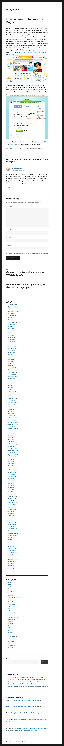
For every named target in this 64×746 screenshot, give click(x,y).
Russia (10, 626)
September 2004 (13, 533)
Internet (44, 148)
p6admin (11, 148)
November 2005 (13, 502)
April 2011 (11, 387)
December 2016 (12, 320)
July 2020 (11, 313)
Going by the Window (14, 597)
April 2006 (11, 492)
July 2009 (11, 433)
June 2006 (11, 487)
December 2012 (12, 348)
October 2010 (12, 400)
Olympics (11, 621)
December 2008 (13, 448)
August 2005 (12, 509)
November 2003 (13, 555)
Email (8, 237)
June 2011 (11, 383)
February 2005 (12, 522)
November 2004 (13, 528)
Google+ (10, 599)
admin (8, 700)
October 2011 (12, 374)
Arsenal (10, 584)
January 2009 (12, 446)
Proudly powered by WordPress (21, 741)
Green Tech (11, 602)
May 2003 (11, 568)
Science (10, 628)
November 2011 (12, 372)
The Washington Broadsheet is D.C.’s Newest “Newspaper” (26, 677)
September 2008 (13, 455)
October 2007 (12, 474)
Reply (8, 187)
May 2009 (11, 437)
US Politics (11, 641)
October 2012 (12, 350)
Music (10, 615)
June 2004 (11, 539)
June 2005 (11, 513)
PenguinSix (12, 9)
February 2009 (12, 444)
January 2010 (12, 420)
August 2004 (12, 535)
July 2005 (11, 511)
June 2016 (11, 326)
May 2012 (11, 359)
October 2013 (12, 341)
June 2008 (11, 461)
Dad (9, 589)
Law (9, 610)
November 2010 (13, 398)
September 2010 (13, 402)
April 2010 (11, 413)
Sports (10, 632)
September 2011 (13, 376)
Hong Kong (29, 148)
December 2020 (13, 309)
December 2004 (13, 526)
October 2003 (12, 557)
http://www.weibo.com (24, 52)
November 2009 (13, 424)
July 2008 (11, 459)
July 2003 (11, 563)
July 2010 (10, 407)
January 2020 (12, 315)
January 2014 (12, 339)
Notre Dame (11, 619)
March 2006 (11, 494)
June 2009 (11, 435)
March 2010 (11, 415)
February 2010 (12, 418)
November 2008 (13, 450)
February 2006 (12, 496)
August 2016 (12, 324)
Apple (9, 582)
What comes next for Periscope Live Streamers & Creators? (26, 682)
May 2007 (11, 483)
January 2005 (12, 524)
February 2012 (12, 365)
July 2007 (11, 478)
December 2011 (12, 370)
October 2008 (12, 452)
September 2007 (13, 476)
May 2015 (11, 331)
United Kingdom (13, 639)
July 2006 (11, 485)
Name (8, 230)
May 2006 (11, 489)
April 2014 (11, 335)
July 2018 (10, 318)
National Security (13, 617)
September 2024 (13, 307)
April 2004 (11, 544)
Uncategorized (12, 636)
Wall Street (11, 645)
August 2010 (11, 405)
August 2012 (11, 352)
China (24, 148)
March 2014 (11, 337)
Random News (12, 623)
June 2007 (11, 481)
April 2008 (11, 465)
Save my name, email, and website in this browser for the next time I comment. (28, 253)
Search (8, 659)
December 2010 (12, 396)
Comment (9, 206)
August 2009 (12, 431)
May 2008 (11, 463)
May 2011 (11, 385)
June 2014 (11, 333)
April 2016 (11, 328)
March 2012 (11, 363)
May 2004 (11, 542)
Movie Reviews (12, 613)
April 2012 (11, 361)
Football (10, 595)
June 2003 (11, 565)
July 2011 (10, 381)
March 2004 (11, 546)
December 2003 (12, 552)
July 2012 (10, 354)
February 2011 (12, 391)
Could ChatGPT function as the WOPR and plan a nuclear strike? (27, 679)
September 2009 (13, 428)
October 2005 (12, 505)
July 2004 (11, 537)
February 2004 (12, 548)
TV (9, 634)
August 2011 (11, 378)
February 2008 (12, 470)
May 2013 (11, 344)
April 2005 (11, 518)
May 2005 (11, 515)
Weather (10, 647)
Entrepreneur (12, 591)
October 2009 (12, 426)
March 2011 (11, 389)
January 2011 (12, 394)
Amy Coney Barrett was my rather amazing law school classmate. (28, 686)
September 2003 (13, 559)
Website (9, 245)
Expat (9, 593)
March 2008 (11, 468)
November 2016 (13, 322)
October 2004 (12, 531)
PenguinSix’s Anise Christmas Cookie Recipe (21, 684)
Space (9, 630)
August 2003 (12, 561)
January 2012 (12, 368)
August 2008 (12, 457)
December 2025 (13, 304)
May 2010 (11, 411)
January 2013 (12, 346)
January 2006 (12, 498)
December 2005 (13, 500)
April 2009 (11, 439)
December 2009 (13, 422)
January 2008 (12, 472)
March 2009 (11, 441)
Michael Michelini (16, 168)
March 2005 (11, 520)
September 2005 (13, 507)
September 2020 (13, 311)
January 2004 (12, 550)
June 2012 (11, 357)
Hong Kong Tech (37, 148)
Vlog (9, 643)
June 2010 (11, 409)
